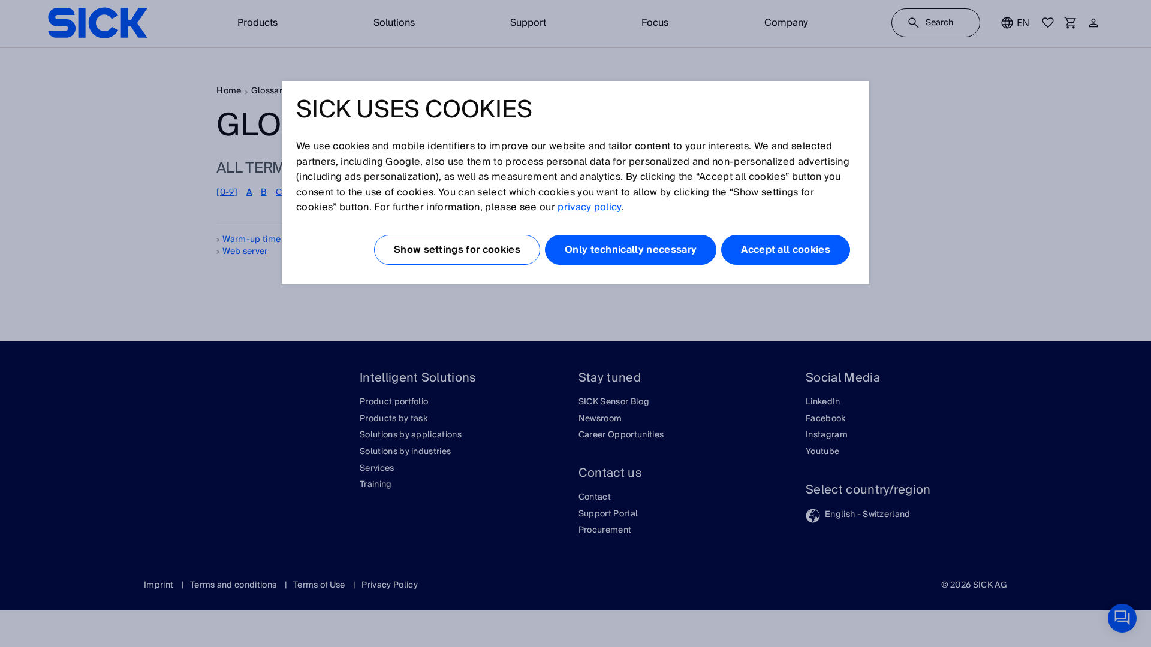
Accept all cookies (785, 249)
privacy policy (589, 207)
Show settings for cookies (457, 249)
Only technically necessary (631, 249)
